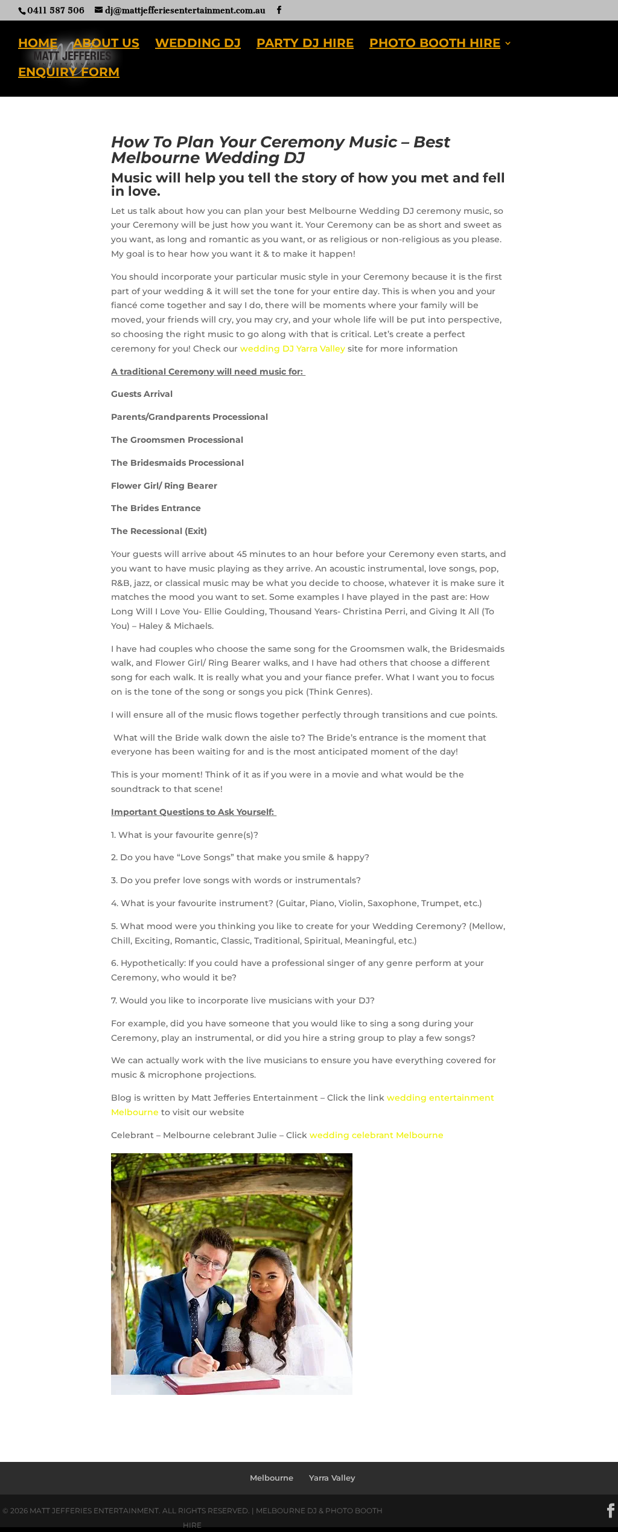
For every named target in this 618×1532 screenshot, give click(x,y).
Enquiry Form (68, 73)
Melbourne (271, 1477)
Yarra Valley (332, 1477)
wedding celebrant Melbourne (377, 1135)
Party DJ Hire (305, 44)
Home (37, 44)
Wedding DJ (198, 44)
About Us (106, 44)
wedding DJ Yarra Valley (292, 348)
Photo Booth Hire (434, 44)
